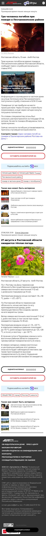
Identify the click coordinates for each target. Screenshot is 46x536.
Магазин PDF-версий (11, 448)
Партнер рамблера (21, 525)
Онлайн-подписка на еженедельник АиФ (22, 451)
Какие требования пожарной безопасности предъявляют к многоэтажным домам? (26, 220)
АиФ (17, 277)
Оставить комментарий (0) (23, 156)
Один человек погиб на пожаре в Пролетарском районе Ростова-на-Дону (22, 136)
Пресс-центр (32, 444)
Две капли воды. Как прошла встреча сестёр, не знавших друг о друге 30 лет (26, 405)
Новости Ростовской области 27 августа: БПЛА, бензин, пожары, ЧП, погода (25, 420)
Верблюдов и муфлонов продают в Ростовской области (23, 413)
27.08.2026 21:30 (7, 233)
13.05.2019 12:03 (7, 9)
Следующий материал (22, 530)
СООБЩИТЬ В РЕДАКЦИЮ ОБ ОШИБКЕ (18, 460)
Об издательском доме (13, 444)
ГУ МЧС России (7, 53)
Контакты (6, 454)
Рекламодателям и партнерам (16, 457)
